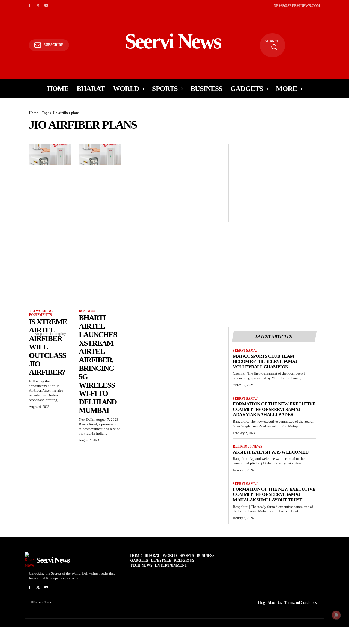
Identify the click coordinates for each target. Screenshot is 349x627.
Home (33, 113)
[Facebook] (29, 5)
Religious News (247, 446)
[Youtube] (46, 5)
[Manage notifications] (336, 615)
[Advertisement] (274, 182)
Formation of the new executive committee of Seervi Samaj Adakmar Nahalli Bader (274, 409)
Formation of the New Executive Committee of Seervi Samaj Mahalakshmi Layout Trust (274, 494)
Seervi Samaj (245, 350)
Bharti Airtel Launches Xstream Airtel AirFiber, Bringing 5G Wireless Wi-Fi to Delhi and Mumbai (98, 363)
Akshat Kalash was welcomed (270, 452)
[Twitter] (38, 5)
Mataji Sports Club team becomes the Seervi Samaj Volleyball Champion (265, 361)
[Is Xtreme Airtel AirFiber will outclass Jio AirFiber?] (50, 154)
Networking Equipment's (41, 313)
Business (87, 311)
